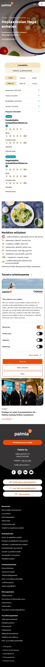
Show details (34, 355)
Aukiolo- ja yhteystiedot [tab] (22, 70)
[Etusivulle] (8, 4)
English (34, 78)
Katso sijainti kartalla (10, 35)
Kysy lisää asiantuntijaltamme (24, 488)
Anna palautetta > (9, 39)
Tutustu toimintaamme (15, 274)
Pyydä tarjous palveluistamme (24, 482)
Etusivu (4, 17)
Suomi (10, 78)
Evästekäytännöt (8, 654)
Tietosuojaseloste (9, 657)
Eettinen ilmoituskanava (11, 650)
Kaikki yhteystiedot (21, 465)
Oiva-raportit (7, 646)
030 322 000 (26, 460)
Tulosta (34, 83)
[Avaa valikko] (41, 4)
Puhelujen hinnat (8, 661)
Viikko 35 (10, 83)
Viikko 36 (22, 83)
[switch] (40, 333)
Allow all (22, 361)
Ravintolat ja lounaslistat (18, 17)
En (34, 4)
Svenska (22, 78)
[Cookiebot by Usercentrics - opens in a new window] (33, 291)
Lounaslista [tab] (22, 65)
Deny (22, 374)
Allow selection (22, 368)
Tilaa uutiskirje (24, 494)
